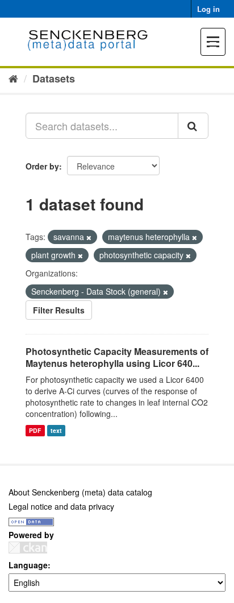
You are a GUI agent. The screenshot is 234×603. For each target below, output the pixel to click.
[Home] (13, 78)
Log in (208, 8)
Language (28, 565)
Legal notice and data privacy (61, 506)
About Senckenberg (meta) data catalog (80, 492)
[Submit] (193, 126)
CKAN (28, 548)
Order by (42, 166)
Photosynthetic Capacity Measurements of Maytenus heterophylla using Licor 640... (117, 357)
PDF (35, 430)
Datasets (53, 78)
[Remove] (88, 237)
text (56, 430)
